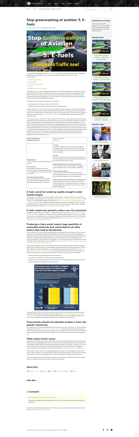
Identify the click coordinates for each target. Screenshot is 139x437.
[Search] (111, 9)
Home (49, 3)
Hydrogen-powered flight (35, 84)
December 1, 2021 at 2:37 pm (48, 397)
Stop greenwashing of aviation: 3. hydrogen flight (101, 99)
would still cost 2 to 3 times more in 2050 (51, 329)
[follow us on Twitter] (107, 430)
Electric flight (32, 82)
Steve (28, 28)
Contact (77, 3)
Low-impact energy (101, 142)
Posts (34, 9)
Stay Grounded (36, 28)
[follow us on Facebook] (103, 430)
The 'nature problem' (101, 160)
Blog (62, 3)
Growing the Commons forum (42, 409)
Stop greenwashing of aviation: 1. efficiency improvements (101, 57)
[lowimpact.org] (35, 3)
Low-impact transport (101, 178)
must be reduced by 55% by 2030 (53, 206)
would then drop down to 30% (69, 348)
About (69, 3)
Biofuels (30, 86)
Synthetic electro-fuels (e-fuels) (37, 88)
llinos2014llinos (35, 397)
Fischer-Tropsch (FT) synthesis (50, 114)
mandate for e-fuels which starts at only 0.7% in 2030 (69, 199)
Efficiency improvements (35, 80)
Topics (56, 3)
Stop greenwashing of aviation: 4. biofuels (101, 119)
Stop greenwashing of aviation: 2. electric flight (101, 78)
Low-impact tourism (101, 197)
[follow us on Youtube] (111, 430)
